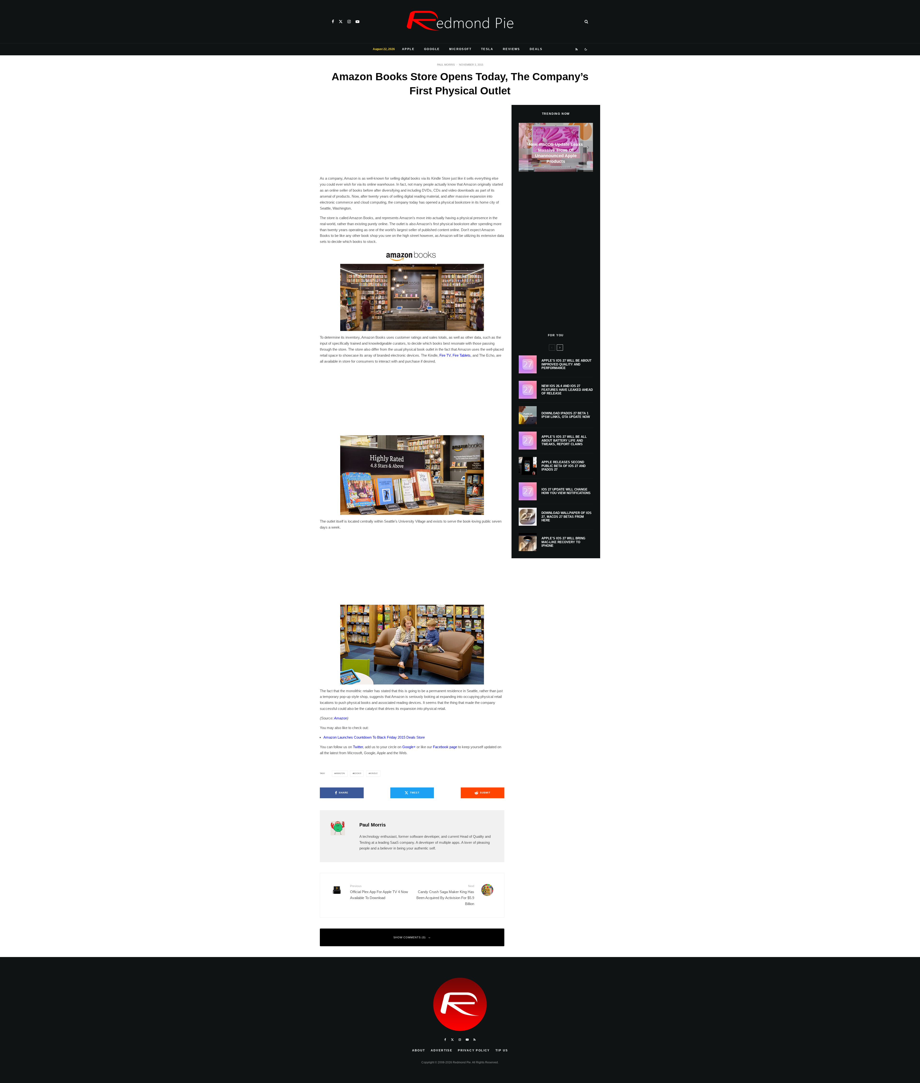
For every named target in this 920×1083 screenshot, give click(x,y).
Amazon (340, 718)
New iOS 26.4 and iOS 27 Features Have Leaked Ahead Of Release (567, 389)
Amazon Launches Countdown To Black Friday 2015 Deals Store (374, 737)
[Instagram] (349, 21)
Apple (408, 49)
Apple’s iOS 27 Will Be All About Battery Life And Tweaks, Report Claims (564, 440)
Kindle (374, 773)
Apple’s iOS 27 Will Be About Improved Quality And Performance (566, 364)
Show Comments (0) (409, 937)
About (418, 1050)
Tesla (487, 49)
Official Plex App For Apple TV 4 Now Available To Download (379, 892)
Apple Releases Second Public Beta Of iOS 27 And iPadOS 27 (563, 465)
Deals (536, 49)
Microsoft (460, 49)
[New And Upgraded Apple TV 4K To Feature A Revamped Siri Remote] (556, 147)
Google (432, 49)
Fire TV (445, 355)
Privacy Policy (474, 1050)
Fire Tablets (462, 355)
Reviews (511, 49)
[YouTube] (357, 21)
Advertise (442, 1050)
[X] (340, 21)
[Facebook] (332, 21)
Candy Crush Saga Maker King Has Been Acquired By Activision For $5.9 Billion (445, 895)
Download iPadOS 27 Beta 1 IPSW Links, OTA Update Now (565, 415)
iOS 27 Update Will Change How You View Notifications (566, 491)
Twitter (358, 747)
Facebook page (445, 747)
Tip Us (501, 1050)
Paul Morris (446, 64)
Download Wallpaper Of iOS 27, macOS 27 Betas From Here (566, 516)
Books (357, 773)
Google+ (409, 747)
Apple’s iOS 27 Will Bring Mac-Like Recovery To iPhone (563, 541)
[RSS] (577, 49)
